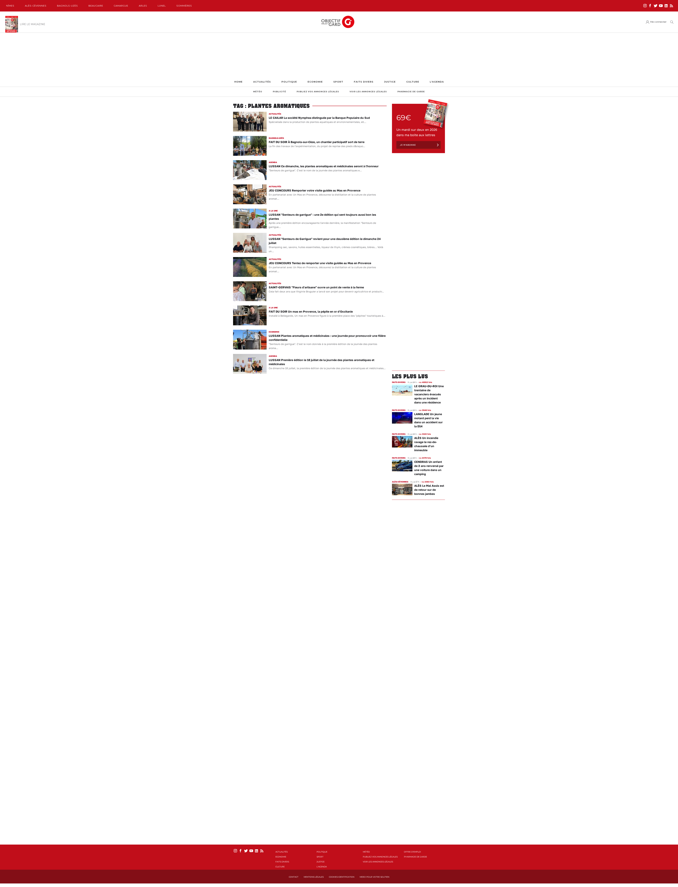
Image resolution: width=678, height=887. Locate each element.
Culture (412, 81)
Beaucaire (95, 5)
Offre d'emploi (412, 852)
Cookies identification (341, 877)
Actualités (262, 81)
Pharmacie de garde (411, 92)
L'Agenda (437, 81)
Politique (289, 81)
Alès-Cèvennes (35, 5)
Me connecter (658, 22)
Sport (338, 81)
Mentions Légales (314, 877)
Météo (257, 92)
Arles (143, 5)
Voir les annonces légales (368, 92)
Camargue (121, 5)
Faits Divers (363, 81)
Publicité (279, 92)
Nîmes (10, 5)
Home (238, 81)
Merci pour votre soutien (374, 877)
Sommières (184, 5)
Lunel (162, 5)
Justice (390, 81)
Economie (315, 81)
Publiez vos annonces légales (318, 92)
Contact (293, 877)
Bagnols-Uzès (67, 5)
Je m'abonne (408, 145)
